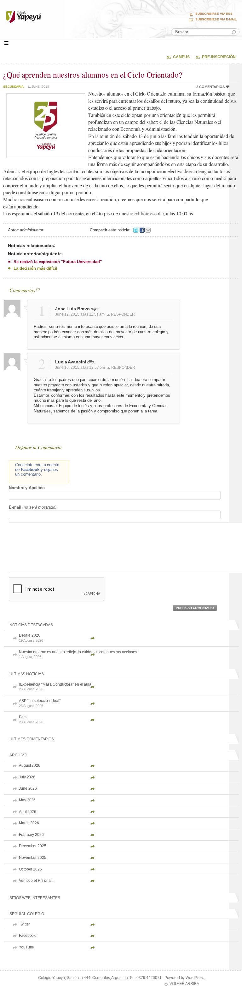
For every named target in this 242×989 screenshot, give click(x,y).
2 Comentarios (210, 87)
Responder (123, 314)
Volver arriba (184, 983)
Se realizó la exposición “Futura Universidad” (58, 261)
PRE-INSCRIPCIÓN (219, 57)
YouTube (26, 947)
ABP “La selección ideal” (39, 703)
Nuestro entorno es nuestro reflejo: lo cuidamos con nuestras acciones (78, 654)
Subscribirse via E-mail (216, 19)
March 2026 (29, 823)
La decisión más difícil (35, 268)
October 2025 (30, 869)
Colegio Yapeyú (81, 17)
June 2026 (28, 788)
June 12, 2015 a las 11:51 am (80, 314)
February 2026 (31, 834)
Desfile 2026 (31, 637)
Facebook (27, 935)
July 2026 (27, 777)
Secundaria (13, 86)
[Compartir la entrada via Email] (148, 230)
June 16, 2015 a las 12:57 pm (80, 367)
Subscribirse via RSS (214, 13)
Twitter (24, 924)
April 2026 (27, 811)
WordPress (195, 977)
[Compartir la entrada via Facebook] (142, 230)
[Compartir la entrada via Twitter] (135, 230)
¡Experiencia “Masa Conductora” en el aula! (55, 686)
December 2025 (32, 846)
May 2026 (27, 800)
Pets (31, 719)
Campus (181, 57)
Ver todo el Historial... (37, 880)
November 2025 (32, 857)
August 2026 (29, 765)
